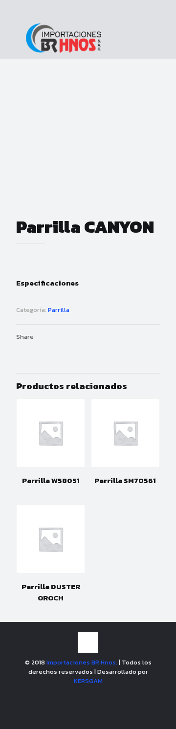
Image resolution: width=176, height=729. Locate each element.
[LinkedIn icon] (98, 694)
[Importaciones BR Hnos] (63, 50)
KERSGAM (88, 680)
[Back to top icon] (88, 642)
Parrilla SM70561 (125, 480)
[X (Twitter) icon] (88, 694)
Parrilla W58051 (51, 480)
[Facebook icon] (78, 694)
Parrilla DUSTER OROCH (51, 592)
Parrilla (58, 309)
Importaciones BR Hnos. (82, 662)
